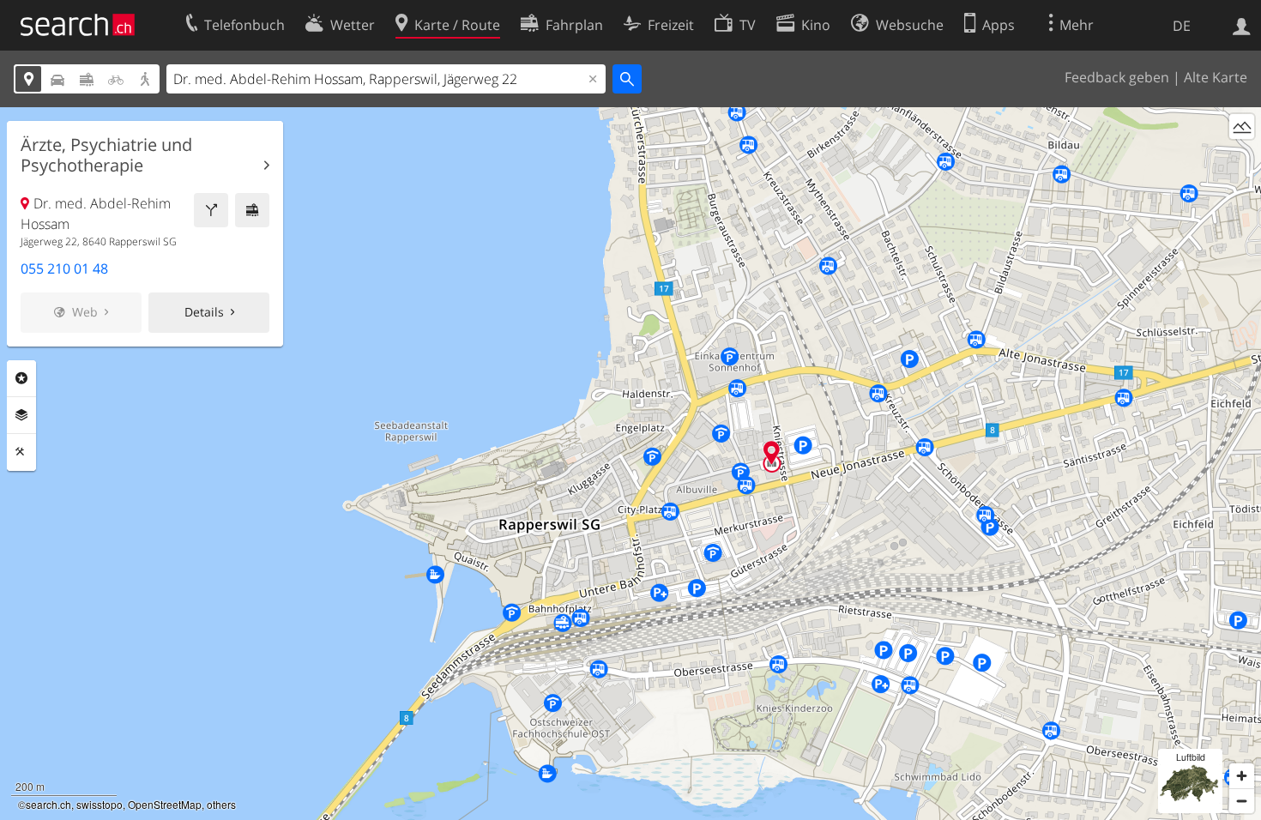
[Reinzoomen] (1241, 775)
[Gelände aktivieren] (1241, 126)
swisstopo (99, 804)
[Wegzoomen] (1241, 800)
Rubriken (21, 378)
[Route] (211, 210)
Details (204, 312)
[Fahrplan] (252, 210)
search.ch (48, 804)
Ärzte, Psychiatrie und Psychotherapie (106, 155)
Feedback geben (1117, 77)
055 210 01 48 (64, 268)
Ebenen (21, 415)
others (221, 804)
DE (1182, 25)
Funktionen (21, 452)
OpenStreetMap (165, 804)
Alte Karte (1215, 77)
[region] (630, 463)
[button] (771, 452)
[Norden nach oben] (1241, 158)
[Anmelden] (1241, 25)
